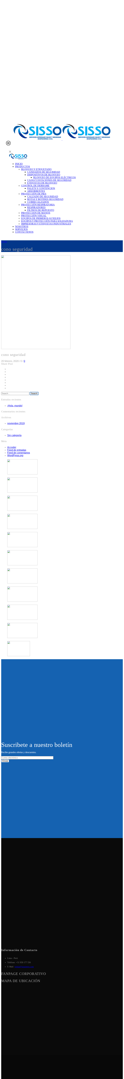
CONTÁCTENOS (24, 232)
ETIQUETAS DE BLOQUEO (42, 183)
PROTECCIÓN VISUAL (33, 215)
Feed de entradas (16, 450)
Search (34, 393)
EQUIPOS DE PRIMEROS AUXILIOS (40, 218)
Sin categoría (14, 435)
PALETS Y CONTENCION (41, 188)
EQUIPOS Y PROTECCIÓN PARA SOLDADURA (47, 221)
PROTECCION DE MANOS (35, 213)
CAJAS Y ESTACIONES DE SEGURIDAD (49, 180)
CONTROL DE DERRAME (35, 185)
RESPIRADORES (36, 207)
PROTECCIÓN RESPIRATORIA (38, 204)
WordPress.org (15, 455)
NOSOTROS (21, 226)
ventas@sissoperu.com (24, 967)
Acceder (11, 447)
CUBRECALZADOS (38, 202)
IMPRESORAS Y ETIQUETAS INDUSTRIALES (46, 223)
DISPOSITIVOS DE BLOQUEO (43, 174)
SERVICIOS (21, 229)
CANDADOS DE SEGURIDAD (43, 172)
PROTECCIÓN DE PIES (33, 193)
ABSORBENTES (36, 191)
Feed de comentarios (18, 452)
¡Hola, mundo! (14, 405)
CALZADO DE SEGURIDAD (42, 196)
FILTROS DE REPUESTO (40, 210)
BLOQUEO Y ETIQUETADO (36, 169)
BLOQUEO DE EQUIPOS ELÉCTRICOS (54, 177)
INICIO (19, 163)
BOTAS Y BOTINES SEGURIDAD (45, 199)
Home (4, 241)
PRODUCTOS (22, 166)
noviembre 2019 (16, 423)
